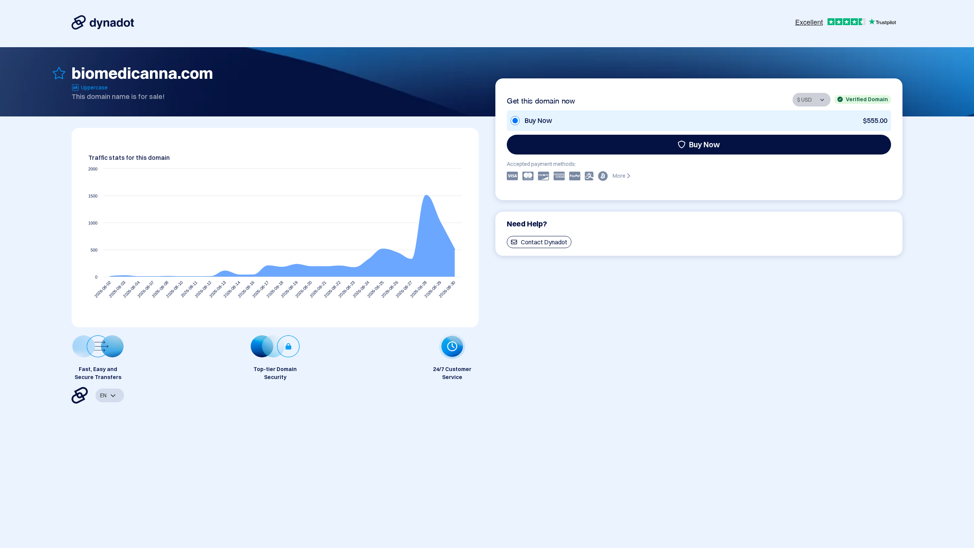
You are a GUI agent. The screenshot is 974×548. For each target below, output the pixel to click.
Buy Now (704, 144)
